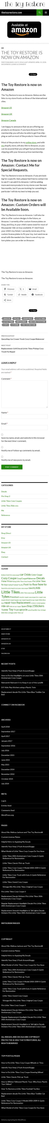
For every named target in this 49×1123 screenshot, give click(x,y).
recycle (21, 597)
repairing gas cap (15, 600)
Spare (24, 606)
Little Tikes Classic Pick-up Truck (16, 863)
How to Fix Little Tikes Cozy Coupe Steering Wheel (22, 1072)
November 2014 (7, 774)
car (22, 574)
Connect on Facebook (13, 705)
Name (4, 412)
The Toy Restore (28, 325)
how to (42, 584)
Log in (3, 801)
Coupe (39, 575)
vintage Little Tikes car (15, 613)
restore (33, 603)
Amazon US (6, 107)
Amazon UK (6, 114)
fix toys (4, 584)
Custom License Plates (10, 837)
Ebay (3, 552)
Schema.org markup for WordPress (13, 1120)
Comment (6, 378)
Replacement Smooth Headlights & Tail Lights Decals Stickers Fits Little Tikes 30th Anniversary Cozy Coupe (23, 911)
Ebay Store (5, 634)
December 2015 (7, 755)
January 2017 (6, 741)
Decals (17, 318)
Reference (5, 515)
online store (31, 142)
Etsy (3, 538)
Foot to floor (31, 584)
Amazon (7, 318)
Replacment (21, 322)
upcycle (23, 609)
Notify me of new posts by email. (16, 460)
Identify (32, 588)
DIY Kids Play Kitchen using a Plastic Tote (18, 687)
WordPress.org (7, 815)
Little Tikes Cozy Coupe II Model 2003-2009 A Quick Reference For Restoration (24, 869)
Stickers (15, 325)
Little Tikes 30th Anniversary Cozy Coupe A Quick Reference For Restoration (23, 857)
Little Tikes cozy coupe (27, 593)
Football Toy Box (18, 585)
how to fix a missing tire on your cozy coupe (14, 588)
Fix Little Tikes (39, 581)
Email (4, 423)
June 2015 (5, 760)
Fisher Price (27, 318)
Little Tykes (8, 322)
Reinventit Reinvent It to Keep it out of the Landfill (22, 682)
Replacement (23, 602)
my (2, 145)
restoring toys (40, 603)
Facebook (5, 653)
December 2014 (7, 769)
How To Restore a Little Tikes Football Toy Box (20, 1089)
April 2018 (5, 727)
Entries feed (6, 805)
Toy (11, 609)
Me (2, 48)
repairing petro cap (28, 600)
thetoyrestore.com (11, 12)
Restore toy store (37, 322)
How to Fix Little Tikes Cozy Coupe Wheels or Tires (22, 1063)
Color (33, 575)
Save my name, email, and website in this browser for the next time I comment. (23, 439)
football (10, 585)
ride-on (5, 606)
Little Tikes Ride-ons (9, 506)
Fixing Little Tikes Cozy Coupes (22, 581)
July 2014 (5, 783)
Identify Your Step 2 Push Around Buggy (17, 671)
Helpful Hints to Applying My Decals (16, 842)
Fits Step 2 (5, 496)
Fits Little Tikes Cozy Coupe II (13, 891)
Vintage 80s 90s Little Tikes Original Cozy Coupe (23, 887)
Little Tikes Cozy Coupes (11, 501)
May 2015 (5, 764)
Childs (27, 574)
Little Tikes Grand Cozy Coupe (15, 882)
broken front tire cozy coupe (10, 575)
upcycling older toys (34, 610)
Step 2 (6, 325)
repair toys (10, 602)
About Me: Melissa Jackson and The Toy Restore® (22, 832)
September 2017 (8, 731)
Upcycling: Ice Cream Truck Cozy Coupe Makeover (22, 337)
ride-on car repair (15, 606)
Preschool (14, 597)
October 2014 (7, 779)
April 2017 (5, 736)
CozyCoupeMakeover (26, 578)
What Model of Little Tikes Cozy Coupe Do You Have (22, 851)
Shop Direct (6, 533)
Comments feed (8, 810)
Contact (4, 557)
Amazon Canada (8, 120)
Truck (16, 610)
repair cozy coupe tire (31, 597)
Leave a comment (19, 64)
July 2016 (5, 750)
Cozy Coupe (8, 578)
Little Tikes (40, 318)
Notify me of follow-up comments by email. (20, 450)
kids (38, 587)
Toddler (4, 610)
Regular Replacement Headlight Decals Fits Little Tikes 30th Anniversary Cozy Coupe (23, 904)
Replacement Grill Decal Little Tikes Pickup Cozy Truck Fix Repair (22, 348)
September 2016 (8, 746)
